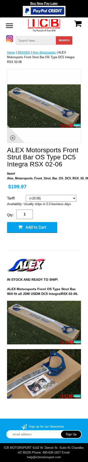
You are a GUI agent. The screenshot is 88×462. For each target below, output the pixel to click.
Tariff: (11, 198)
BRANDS (24, 52)
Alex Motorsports (44, 52)
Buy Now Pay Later (44, 3)
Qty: (10, 215)
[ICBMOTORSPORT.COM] (44, 25)
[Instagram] (9, 38)
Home (11, 52)
